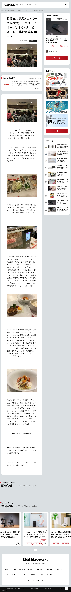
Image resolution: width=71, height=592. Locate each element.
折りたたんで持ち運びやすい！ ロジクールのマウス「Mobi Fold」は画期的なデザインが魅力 (57, 40)
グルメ (14, 574)
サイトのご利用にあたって (7, 588)
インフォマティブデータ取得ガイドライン (34, 588)
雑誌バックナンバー (47, 574)
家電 (6, 10)
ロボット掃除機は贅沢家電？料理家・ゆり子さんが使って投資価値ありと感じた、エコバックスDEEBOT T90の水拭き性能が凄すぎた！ (35, 534)
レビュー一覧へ (56, 58)
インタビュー (53, 19)
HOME (2, 10)
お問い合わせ (4, 590)
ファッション (59, 569)
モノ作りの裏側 (59, 19)
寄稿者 (33, 574)
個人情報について (19, 588)
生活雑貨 (50, 569)
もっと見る (37, 88)
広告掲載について (48, 588)
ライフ (7, 574)
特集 (6, 569)
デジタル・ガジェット (62, 37)
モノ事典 (65, 19)
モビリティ (40, 569)
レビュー (48, 19)
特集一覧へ (56, 131)
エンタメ (22, 574)
